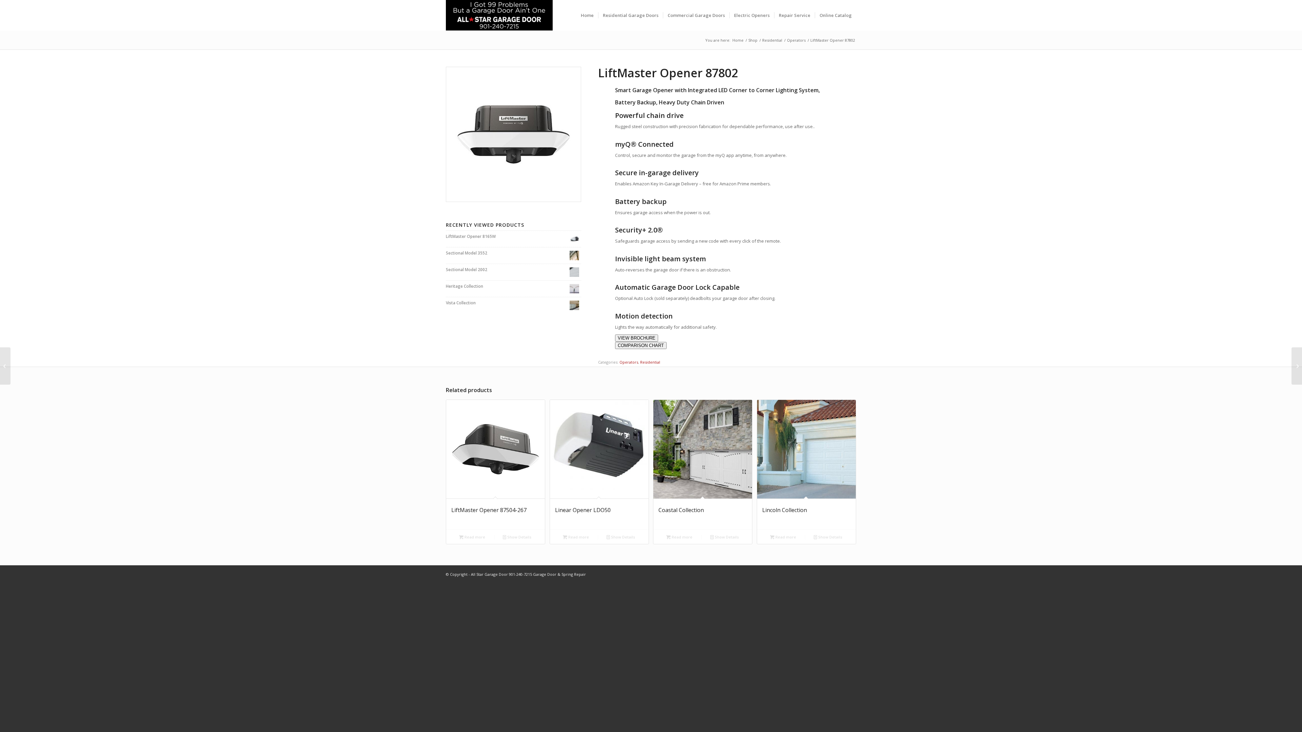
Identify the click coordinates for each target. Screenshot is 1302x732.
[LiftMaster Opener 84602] (1296, 366)
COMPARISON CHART (641, 345)
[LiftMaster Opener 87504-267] (5, 366)
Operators (628, 362)
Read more (474, 537)
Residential (650, 362)
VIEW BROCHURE (636, 338)
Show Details (518, 537)
